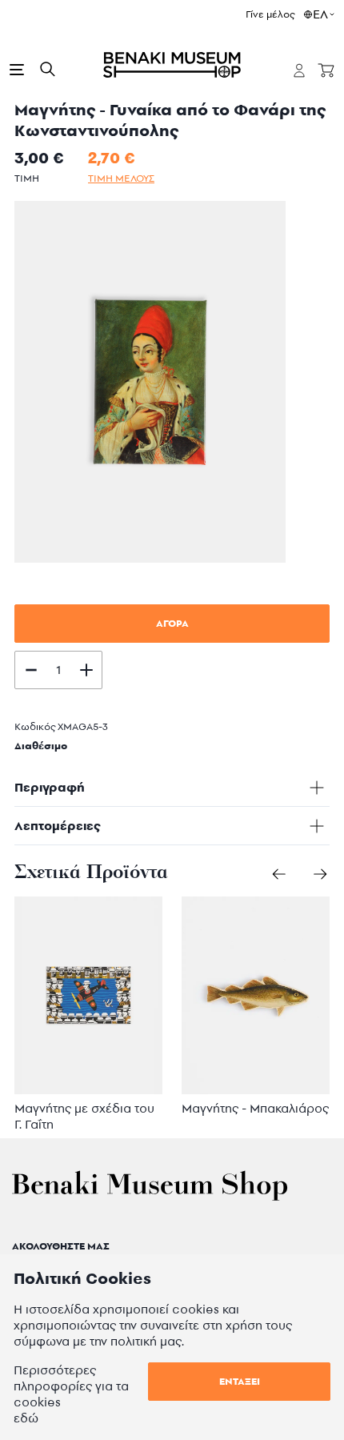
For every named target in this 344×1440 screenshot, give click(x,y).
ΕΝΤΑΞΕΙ (239, 1381)
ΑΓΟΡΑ (172, 623)
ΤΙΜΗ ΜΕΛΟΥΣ (121, 178)
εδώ (26, 1418)
